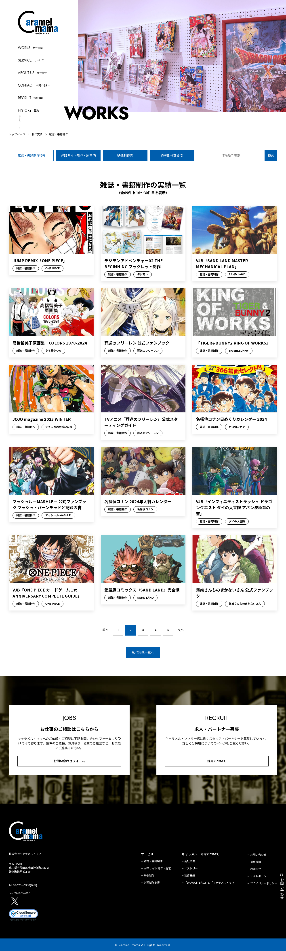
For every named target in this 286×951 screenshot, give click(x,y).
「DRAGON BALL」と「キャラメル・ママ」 (210, 883)
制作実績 (37, 134)
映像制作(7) (125, 155)
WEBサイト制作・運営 (157, 868)
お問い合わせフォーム (69, 761)
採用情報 (255, 862)
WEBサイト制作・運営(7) (78, 155)
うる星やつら (53, 351)
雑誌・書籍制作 (25, 268)
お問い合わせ (258, 855)
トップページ (17, 134)
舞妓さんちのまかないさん (245, 604)
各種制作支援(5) (172, 155)
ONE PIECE (52, 268)
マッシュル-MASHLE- (58, 515)
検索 (271, 155)
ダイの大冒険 (237, 521)
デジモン (142, 274)
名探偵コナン (237, 427)
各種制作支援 (152, 883)
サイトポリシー (259, 876)
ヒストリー (191, 868)
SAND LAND (237, 274)
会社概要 (189, 861)
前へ (105, 630)
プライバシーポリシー (263, 883)
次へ (180, 630)
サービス (147, 854)
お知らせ (255, 869)
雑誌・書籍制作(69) (31, 155)
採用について (216, 761)
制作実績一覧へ (143, 652)
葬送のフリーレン (148, 351)
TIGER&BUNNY (239, 351)
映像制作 (149, 876)
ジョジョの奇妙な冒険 (58, 427)
